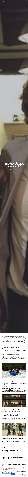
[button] (26, 1)
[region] (8, 472)
